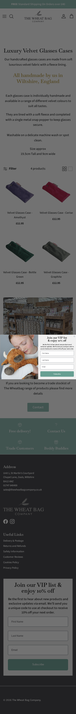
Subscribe (57, 374)
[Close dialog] (74, 336)
